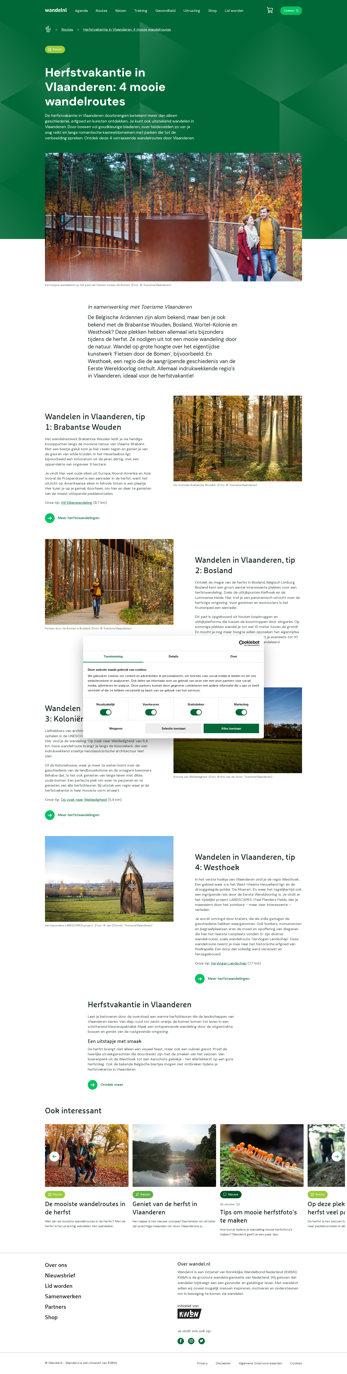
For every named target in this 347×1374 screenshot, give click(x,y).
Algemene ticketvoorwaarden (260, 1363)
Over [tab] (233, 656)
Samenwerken (63, 1296)
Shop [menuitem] (212, 10)
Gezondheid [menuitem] (165, 10)
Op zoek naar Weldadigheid (84, 799)
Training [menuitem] (140, 10)
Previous (54, 1156)
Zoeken (289, 10)
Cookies (296, 1363)
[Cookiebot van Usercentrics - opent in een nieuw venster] (241, 643)
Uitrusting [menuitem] (192, 10)
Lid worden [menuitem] (234, 10)
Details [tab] (174, 656)
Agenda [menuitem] (81, 10)
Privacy (202, 1363)
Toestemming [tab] (113, 656)
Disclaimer (223, 1363)
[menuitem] (56, 10)
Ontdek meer (112, 1084)
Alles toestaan (231, 728)
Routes (67, 29)
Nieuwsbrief (60, 1276)
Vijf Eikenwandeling (76, 502)
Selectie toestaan (174, 728)
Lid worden (58, 1286)
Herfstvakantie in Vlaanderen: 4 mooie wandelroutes (127, 29)
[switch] (151, 712)
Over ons (56, 1265)
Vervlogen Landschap (229, 963)
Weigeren (115, 728)
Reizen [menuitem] (120, 10)
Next (337, 1156)
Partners (55, 1307)
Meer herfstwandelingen (78, 518)
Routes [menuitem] (101, 10)
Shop (51, 1317)
